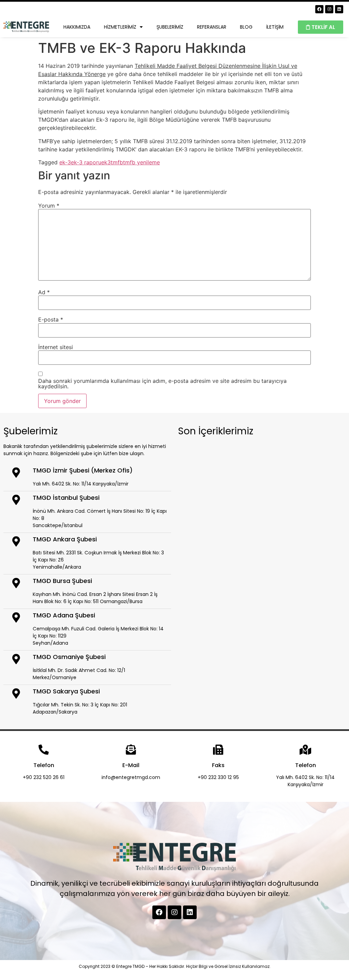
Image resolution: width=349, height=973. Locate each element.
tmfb (117, 162)
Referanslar (211, 27)
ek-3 (65, 162)
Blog (246, 27)
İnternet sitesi (55, 347)
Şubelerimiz (169, 27)
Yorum (48, 205)
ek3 (106, 162)
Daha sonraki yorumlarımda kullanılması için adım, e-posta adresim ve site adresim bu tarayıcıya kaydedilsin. (162, 383)
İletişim (275, 27)
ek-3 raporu (86, 162)
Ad (44, 292)
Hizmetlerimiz (120, 27)
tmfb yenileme (141, 162)
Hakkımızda (76, 27)
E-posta (50, 319)
